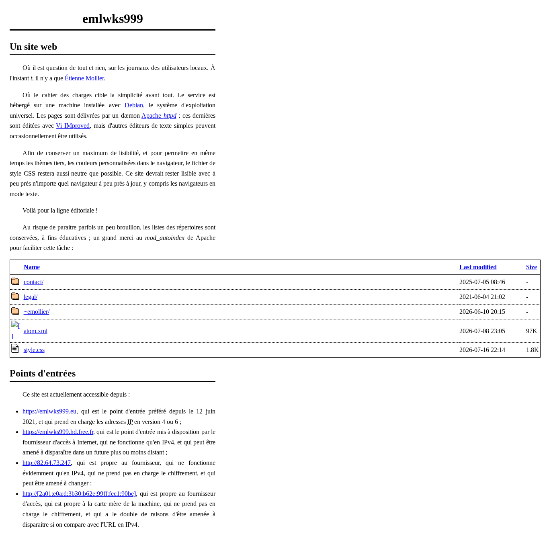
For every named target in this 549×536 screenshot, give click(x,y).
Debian (134, 105)
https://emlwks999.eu (49, 411)
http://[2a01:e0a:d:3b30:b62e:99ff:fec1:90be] (79, 493)
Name (32, 267)
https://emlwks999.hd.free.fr (58, 431)
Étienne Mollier (84, 78)
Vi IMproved (73, 125)
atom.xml (35, 330)
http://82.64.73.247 (47, 462)
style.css (34, 349)
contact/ (33, 281)
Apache (158, 115)
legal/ (30, 296)
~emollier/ (36, 311)
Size (531, 267)
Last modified (478, 267)
